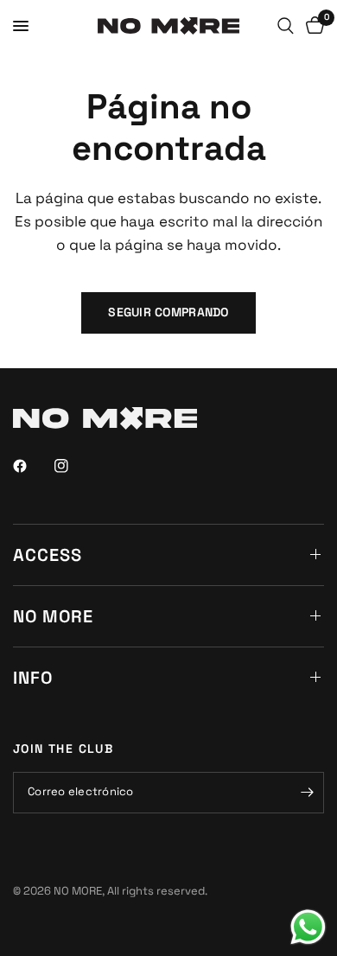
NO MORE (53, 616)
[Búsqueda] (285, 26)
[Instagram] (73, 466)
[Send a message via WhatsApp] (308, 927)
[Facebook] (32, 466)
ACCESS (47, 555)
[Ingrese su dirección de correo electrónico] (306, 792)
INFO (33, 677)
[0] (312, 26)
